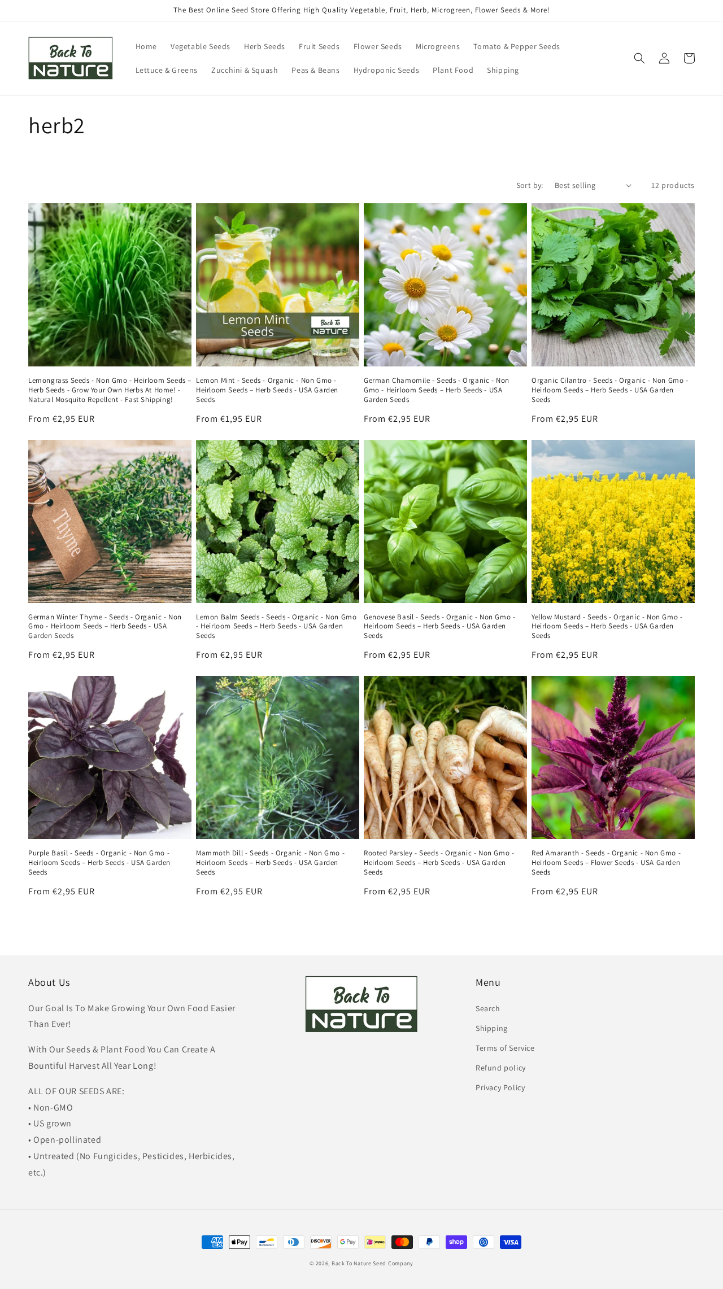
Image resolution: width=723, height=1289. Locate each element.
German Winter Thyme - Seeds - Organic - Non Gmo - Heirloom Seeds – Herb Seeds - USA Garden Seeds (105, 627)
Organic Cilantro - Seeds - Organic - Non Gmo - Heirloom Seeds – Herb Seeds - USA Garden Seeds (610, 390)
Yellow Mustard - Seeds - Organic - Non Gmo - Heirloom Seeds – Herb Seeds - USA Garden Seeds (607, 627)
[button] (639, 58)
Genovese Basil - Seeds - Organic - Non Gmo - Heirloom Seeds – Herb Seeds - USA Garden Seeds (439, 627)
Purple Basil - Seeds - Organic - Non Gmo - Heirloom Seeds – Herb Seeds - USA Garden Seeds (99, 863)
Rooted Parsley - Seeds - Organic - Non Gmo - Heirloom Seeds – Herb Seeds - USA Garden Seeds (439, 863)
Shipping (492, 1028)
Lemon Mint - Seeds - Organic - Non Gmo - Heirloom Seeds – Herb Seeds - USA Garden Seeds (267, 390)
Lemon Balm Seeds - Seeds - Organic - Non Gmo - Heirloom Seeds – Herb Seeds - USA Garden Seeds (276, 627)
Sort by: (529, 185)
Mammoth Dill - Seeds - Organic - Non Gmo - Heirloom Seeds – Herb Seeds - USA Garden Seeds (270, 863)
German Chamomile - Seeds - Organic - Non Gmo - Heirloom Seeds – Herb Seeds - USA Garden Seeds (436, 390)
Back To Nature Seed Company (372, 1263)
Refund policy (501, 1068)
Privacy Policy (500, 1087)
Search (488, 1008)
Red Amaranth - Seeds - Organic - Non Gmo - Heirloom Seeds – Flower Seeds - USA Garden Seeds (606, 863)
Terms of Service (505, 1048)
